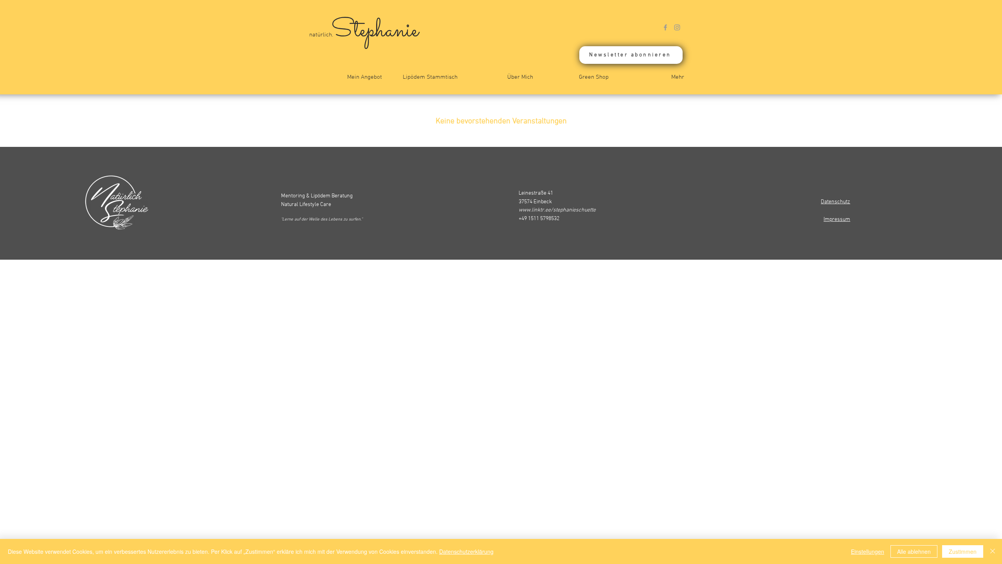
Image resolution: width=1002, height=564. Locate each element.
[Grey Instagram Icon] (677, 27)
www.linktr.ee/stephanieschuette (557, 210)
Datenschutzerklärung (466, 551)
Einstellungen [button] (867, 551)
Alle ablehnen (914, 551)
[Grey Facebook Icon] (665, 27)
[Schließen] (992, 551)
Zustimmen (963, 551)
